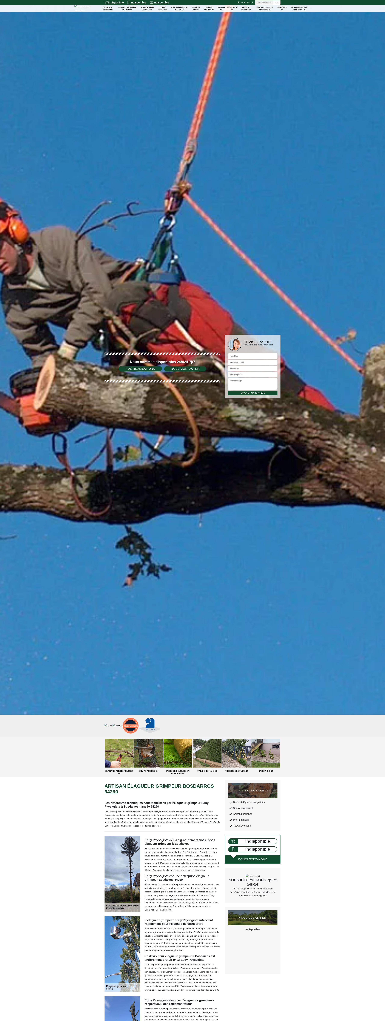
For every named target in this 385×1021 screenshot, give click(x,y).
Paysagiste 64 (282, 8)
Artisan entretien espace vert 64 (299, 8)
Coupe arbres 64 (162, 8)
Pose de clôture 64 (209, 8)
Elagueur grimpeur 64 (108, 8)
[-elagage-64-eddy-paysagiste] (85, 8)
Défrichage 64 (232, 8)
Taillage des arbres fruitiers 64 (127, 8)
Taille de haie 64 (196, 8)
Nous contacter (185, 368)
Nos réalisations (140, 368)
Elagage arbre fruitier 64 (147, 8)
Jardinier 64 (221, 8)
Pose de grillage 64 (246, 8)
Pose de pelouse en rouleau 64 (179, 8)
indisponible (116, 2)
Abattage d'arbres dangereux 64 (265, 8)
